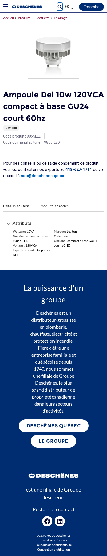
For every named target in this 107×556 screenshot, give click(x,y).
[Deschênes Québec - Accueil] (26, 6)
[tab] (18, 206)
